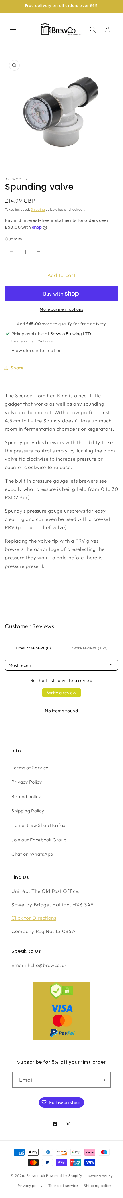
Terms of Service (30, 767)
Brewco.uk (35, 1175)
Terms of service (63, 1185)
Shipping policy (97, 1185)
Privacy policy (30, 1185)
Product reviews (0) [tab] (33, 648)
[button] (13, 29)
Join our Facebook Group (38, 840)
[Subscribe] (103, 1080)
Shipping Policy (27, 811)
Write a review (61, 692)
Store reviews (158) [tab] (90, 648)
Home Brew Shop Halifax (38, 825)
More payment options (61, 309)
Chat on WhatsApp (32, 854)
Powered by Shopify (64, 1175)
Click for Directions (33, 918)
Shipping (38, 209)
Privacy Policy (26, 782)
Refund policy (26, 796)
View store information (36, 350)
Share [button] (17, 368)
